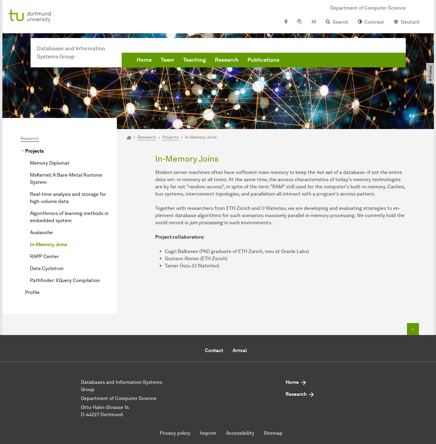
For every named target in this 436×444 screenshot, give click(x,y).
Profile (32, 292)
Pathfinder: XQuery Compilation (65, 280)
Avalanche (41, 232)
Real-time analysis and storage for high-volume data (68, 197)
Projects (34, 151)
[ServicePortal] (299, 22)
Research (227, 60)
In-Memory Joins (48, 244)
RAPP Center (44, 256)
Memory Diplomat (50, 163)
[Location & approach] (285, 22)
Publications (263, 60)
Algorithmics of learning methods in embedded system (69, 216)
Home (144, 60)
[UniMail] (314, 22)
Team (167, 60)
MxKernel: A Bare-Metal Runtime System (66, 178)
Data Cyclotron (47, 268)
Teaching (194, 60)
